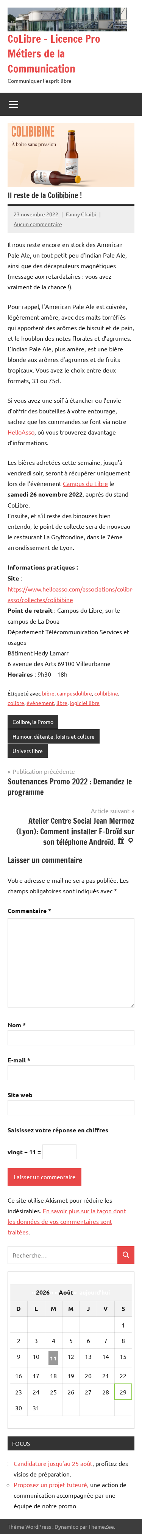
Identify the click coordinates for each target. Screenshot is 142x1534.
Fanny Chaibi (81, 214)
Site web (20, 1095)
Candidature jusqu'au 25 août (53, 1463)
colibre (16, 702)
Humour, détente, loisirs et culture (53, 736)
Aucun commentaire (38, 223)
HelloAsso (21, 432)
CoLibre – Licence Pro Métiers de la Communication (54, 53)
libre (61, 702)
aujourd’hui (95, 1292)
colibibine (106, 693)
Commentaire (29, 910)
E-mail (19, 1060)
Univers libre (27, 750)
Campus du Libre (85, 483)
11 (53, 1358)
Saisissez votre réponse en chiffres (58, 1130)
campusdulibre (74, 693)
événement (40, 702)
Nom (17, 1025)
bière (48, 693)
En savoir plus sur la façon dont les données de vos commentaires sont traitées (67, 1221)
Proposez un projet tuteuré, (51, 1484)
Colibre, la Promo (32, 721)
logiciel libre (85, 702)
